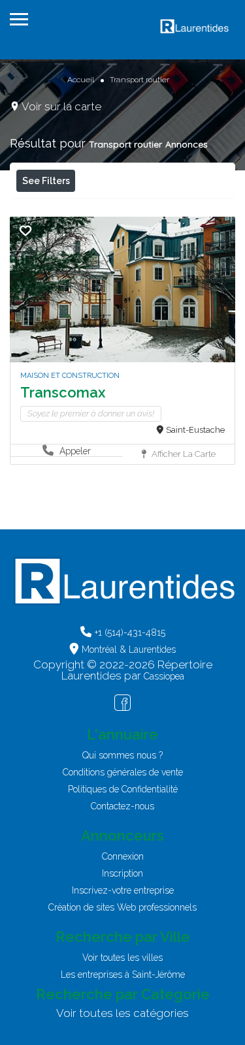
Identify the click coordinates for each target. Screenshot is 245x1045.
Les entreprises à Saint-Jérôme (123, 974)
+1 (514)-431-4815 (130, 632)
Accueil (80, 79)
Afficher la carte (183, 454)
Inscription (122, 873)
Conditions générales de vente (123, 772)
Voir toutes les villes (122, 957)
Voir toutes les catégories (122, 1013)
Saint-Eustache (195, 430)
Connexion (123, 856)
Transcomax (62, 392)
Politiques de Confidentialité (123, 789)
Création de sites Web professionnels (122, 907)
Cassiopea (164, 676)
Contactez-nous (122, 806)
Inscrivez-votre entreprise (123, 890)
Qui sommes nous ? (122, 755)
